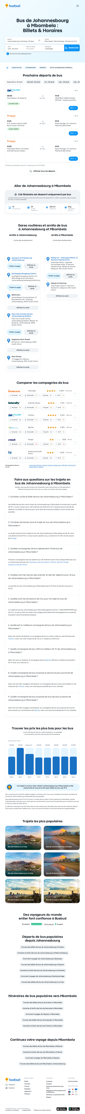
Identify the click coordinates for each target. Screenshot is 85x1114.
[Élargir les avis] (75, 393)
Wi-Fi (58, 395)
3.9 (51, 407)
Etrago (30, 439)
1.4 (63, 419)
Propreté (45, 395)
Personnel (15, 395)
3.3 (36, 432)
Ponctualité (30, 395)
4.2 (20, 419)
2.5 (20, 444)
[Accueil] (7, 68)
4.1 (50, 395)
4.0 (20, 407)
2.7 (36, 407)
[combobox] (20, 40)
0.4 (64, 444)
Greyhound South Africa (17, 564)
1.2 (63, 407)
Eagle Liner (57, 465)
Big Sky (31, 427)
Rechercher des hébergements (20, 53)
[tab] (14, 82)
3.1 (36, 395)
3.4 (36, 419)
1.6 (63, 432)
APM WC (64, 465)
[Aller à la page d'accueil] (12, 6)
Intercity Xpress (34, 403)
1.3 (63, 395)
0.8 (36, 444)
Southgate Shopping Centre (24, 274)
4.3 (20, 395)
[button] (39, 40)
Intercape (32, 391)
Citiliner (31, 415)
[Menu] (78, 6)
